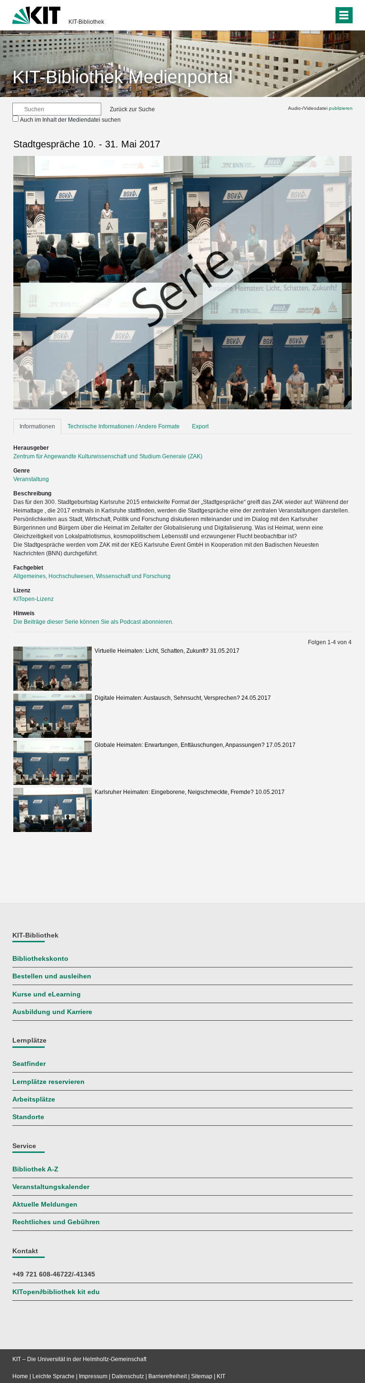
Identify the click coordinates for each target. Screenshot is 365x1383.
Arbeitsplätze (33, 1099)
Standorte (28, 1117)
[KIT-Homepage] (36, 14)
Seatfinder (29, 1063)
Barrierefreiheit (167, 1376)
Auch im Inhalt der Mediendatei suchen (70, 119)
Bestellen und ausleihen (51, 976)
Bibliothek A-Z (35, 1169)
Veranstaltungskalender (50, 1186)
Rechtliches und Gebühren (56, 1222)
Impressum (93, 1376)
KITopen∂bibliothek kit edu (56, 1292)
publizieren (341, 108)
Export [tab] (200, 426)
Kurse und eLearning (46, 994)
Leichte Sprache (53, 1376)
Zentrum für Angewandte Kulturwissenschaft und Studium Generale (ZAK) (107, 456)
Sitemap (201, 1376)
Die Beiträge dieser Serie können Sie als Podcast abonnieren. (93, 622)
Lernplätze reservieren (48, 1081)
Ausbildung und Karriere (52, 1011)
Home (20, 1376)
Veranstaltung (31, 479)
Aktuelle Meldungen (44, 1204)
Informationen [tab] (37, 426)
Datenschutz (128, 1376)
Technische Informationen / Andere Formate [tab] (123, 426)
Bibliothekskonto (40, 958)
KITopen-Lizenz (33, 599)
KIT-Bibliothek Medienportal (122, 77)
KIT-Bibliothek (86, 22)
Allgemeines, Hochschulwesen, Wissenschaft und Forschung (92, 576)
